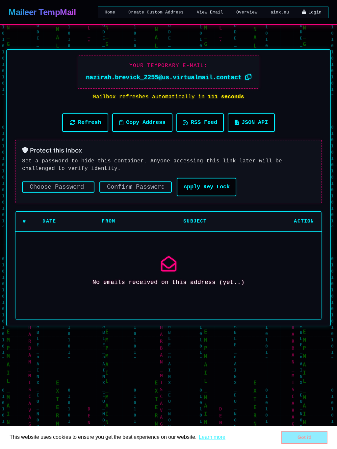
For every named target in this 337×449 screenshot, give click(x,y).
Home (110, 12)
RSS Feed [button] (204, 122)
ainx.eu (280, 12)
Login (314, 12)
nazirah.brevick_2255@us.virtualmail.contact (165, 77)
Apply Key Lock (207, 187)
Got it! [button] (305, 437)
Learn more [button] (212, 437)
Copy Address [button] (146, 122)
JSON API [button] (255, 122)
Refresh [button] (89, 122)
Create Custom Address (156, 12)
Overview (246, 12)
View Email (210, 12)
